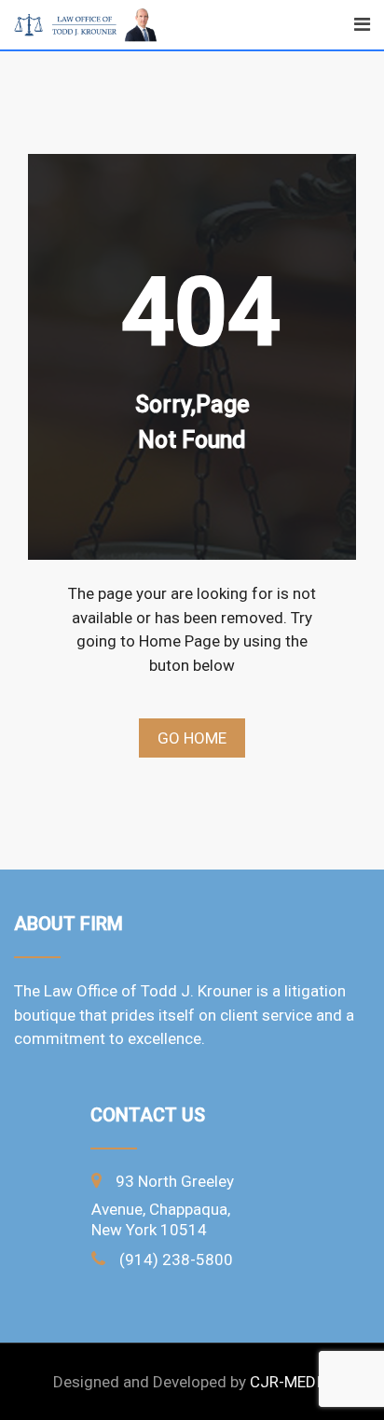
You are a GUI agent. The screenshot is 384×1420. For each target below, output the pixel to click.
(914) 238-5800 (176, 1259)
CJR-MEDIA (290, 1381)
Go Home (192, 738)
